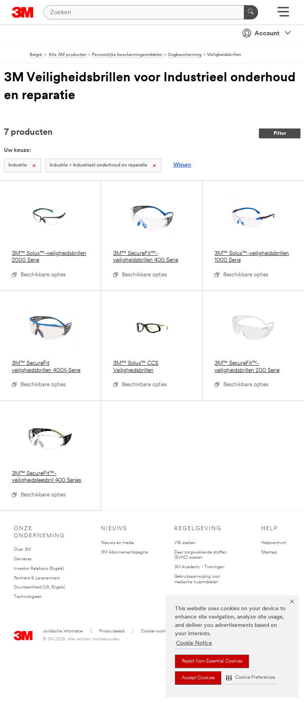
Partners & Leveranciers (37, 578)
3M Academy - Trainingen (199, 567)
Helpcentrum (273, 543)
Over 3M (22, 550)
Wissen (182, 165)
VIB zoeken (185, 543)
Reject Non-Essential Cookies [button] (212, 661)
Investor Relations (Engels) (39, 569)
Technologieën (28, 597)
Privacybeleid (111, 631)
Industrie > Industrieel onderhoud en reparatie (98, 165)
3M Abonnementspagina (124, 552)
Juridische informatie (63, 631)
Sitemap (269, 552)
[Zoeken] (251, 12)
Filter (280, 133)
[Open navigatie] (283, 14)
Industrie (17, 165)
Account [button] (267, 34)
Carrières (23, 559)
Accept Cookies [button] (198, 678)
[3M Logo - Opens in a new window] (23, 12)
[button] (250, 677)
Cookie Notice (194, 643)
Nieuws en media (117, 543)
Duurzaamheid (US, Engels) (39, 587)
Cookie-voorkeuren (159, 631)
